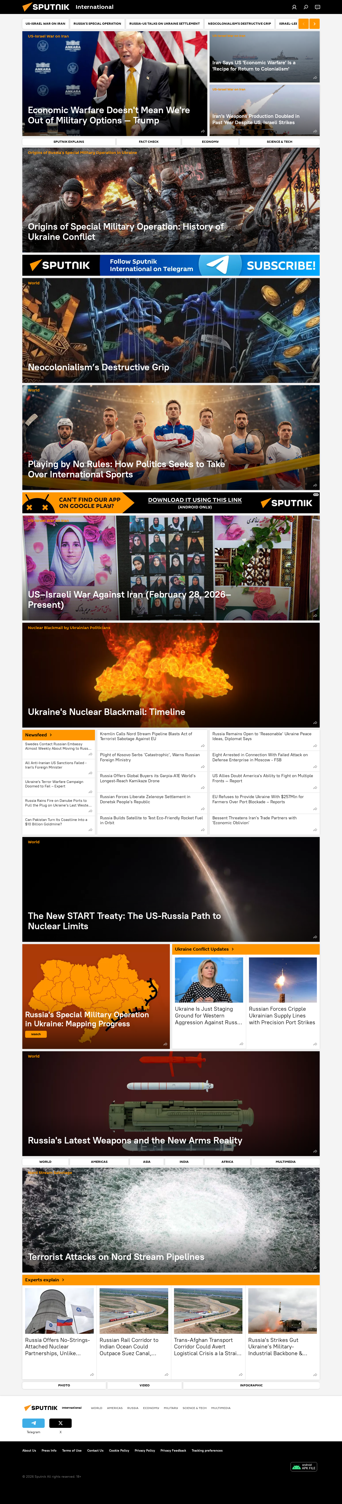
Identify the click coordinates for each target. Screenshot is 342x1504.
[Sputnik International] (48, 13)
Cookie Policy (119, 1450)
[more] (203, 131)
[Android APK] (304, 1467)
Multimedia (221, 1408)
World (34, 283)
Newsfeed (36, 735)
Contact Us (95, 1450)
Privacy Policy (145, 1450)
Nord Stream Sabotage (50, 1173)
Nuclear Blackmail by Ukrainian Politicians (69, 628)
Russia (132, 1408)
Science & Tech (195, 1408)
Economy (151, 1408)
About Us (29, 1450)
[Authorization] (294, 7)
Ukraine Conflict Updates (202, 949)
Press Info (49, 1450)
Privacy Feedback (173, 1450)
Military (171, 1408)
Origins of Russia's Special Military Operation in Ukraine (82, 152)
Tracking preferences (207, 1450)
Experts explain (42, 1280)
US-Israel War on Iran (48, 36)
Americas (115, 1408)
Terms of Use (72, 1450)
